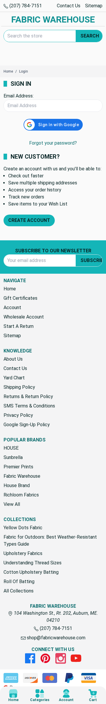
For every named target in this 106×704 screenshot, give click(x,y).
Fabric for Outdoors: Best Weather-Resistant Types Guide (50, 540)
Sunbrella (13, 457)
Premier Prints (18, 467)
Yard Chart (14, 378)
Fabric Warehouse (22, 476)
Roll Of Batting (19, 581)
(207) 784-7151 (25, 5)
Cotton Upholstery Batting (31, 572)
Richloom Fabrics (21, 495)
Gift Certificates (20, 298)
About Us (13, 359)
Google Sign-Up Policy (27, 424)
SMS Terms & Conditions (29, 406)
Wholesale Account (24, 317)
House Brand (17, 485)
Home (10, 289)
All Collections (19, 591)
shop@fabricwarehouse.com (55, 637)
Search (89, 36)
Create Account (29, 220)
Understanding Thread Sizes (33, 563)
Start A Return (19, 326)
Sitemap (93, 5)
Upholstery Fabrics (23, 553)
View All (12, 504)
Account (12, 307)
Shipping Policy (19, 387)
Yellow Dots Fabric (23, 527)
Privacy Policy (18, 415)
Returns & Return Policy (28, 396)
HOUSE (11, 448)
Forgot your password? (53, 143)
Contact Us (68, 5)
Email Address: (19, 96)
